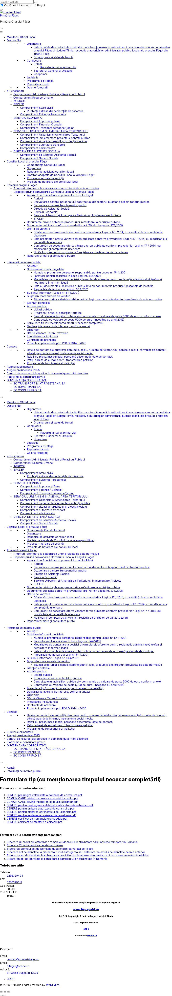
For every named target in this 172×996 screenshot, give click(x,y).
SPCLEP (18, 104)
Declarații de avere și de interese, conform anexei (58, 326)
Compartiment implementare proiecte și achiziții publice (55, 138)
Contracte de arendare (41, 339)
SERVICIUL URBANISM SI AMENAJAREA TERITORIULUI (50, 131)
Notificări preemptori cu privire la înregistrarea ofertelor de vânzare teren (81, 252)
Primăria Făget (9, 15)
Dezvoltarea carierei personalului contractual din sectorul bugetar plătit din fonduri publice (91, 202)
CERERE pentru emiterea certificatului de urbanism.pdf (41, 812)
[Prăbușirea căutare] (1, 9)
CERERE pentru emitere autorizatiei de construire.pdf (40, 808)
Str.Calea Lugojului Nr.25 (22, 972)
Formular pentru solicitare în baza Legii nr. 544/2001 (67, 276)
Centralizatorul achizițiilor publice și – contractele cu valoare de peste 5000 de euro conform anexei (97, 316)
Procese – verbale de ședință (45, 178)
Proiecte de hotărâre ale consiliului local (52, 181)
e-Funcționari (15, 91)
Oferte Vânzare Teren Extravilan (47, 333)
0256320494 (15, 875)
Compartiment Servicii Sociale (39, 158)
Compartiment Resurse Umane (33, 97)
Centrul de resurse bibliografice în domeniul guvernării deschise (47, 373)
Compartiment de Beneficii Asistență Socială (48, 154)
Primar (38, 64)
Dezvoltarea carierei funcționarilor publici (60, 205)
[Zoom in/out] (8, 991)
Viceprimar (40, 74)
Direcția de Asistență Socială (52, 208)
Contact (12, 346)
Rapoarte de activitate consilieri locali (50, 171)
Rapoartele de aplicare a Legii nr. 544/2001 (61, 289)
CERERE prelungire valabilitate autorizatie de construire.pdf (44, 795)
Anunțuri (26, 5)
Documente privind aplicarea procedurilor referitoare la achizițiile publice (73, 222)
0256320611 (14, 882)
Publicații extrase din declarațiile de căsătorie (55, 111)
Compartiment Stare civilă (36, 107)
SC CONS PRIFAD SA (27, 390)
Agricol (38, 198)
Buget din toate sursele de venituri (48, 296)
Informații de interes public (24, 262)
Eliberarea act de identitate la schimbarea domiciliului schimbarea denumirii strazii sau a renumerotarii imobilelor (78, 855)
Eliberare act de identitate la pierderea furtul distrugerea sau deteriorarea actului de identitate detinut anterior (76, 852)
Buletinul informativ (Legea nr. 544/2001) (53, 292)
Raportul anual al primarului (58, 67)
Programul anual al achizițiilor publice (58, 313)
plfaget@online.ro (18, 966)
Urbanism (33, 329)
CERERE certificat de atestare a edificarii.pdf (34, 822)
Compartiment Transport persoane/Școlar (47, 128)
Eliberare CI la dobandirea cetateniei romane (35, 845)
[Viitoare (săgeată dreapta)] (5, 995)
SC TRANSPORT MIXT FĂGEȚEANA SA (39, 383)
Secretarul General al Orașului (53, 70)
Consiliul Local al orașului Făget (27, 161)
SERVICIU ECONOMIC (27, 117)
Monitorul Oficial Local (21, 37)
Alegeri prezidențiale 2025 (23, 370)
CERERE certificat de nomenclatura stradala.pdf (37, 818)
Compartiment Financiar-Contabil (41, 124)
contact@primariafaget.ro (23, 959)
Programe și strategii (40, 80)
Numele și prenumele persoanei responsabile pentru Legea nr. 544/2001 (80, 272)
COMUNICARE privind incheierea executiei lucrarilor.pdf (42, 798)
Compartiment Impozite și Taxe (40, 121)
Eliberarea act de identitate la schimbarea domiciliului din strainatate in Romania (57, 858)
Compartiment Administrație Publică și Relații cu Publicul (49, 94)
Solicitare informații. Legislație (45, 269)
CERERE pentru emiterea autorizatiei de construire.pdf (41, 815)
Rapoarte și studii (38, 84)
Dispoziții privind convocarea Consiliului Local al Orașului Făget (53, 191)
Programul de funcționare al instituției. (51, 363)
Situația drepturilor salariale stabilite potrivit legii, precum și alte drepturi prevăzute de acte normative (98, 299)
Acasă (11, 767)
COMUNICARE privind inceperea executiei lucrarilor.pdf (42, 801)
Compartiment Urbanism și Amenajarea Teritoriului (52, 134)
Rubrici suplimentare (20, 366)
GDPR (86, 929)
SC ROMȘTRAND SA (27, 387)
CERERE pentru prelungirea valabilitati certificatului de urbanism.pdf (50, 805)
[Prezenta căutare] (35, 2)
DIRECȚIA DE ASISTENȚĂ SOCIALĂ (36, 151)
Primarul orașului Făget (22, 185)
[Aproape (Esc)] (1, 991)
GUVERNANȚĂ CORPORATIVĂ (27, 380)
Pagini (40, 5)
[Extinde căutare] (1, 28)
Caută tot (10, 5)
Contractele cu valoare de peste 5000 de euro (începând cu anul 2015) (79, 319)
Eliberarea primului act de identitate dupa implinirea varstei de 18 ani (50, 848)
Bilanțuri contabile (38, 302)
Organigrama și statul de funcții (53, 57)
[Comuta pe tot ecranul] (5, 991)
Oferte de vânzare (38, 228)
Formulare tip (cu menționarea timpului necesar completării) (65, 323)
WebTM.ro (92, 935)
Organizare (34, 43)
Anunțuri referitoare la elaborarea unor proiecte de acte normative (56, 188)
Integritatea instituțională (42, 336)
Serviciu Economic (45, 212)
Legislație (32, 77)
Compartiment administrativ (37, 148)
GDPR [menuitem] (10, 979)
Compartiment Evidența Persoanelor (43, 114)
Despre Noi (14, 40)
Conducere (34, 60)
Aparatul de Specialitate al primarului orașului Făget (60, 195)
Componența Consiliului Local (46, 165)
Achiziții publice (37, 306)
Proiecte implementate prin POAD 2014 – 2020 (56, 343)
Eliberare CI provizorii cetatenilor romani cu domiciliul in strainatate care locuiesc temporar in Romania (72, 842)
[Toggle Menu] (1, 31)
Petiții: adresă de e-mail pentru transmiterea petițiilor (60, 360)
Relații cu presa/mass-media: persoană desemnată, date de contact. (70, 356)
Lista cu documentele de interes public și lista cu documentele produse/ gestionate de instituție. (94, 286)
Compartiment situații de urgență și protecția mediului (53, 141)
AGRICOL (19, 101)
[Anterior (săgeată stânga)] (1, 995)
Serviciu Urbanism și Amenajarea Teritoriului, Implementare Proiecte (77, 215)
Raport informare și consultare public (51, 255)
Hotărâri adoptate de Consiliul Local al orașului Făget (60, 175)
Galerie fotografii (37, 87)
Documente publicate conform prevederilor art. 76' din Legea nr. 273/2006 (75, 225)
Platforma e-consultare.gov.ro (26, 376)
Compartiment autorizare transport (42, 144)
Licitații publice (43, 309)
